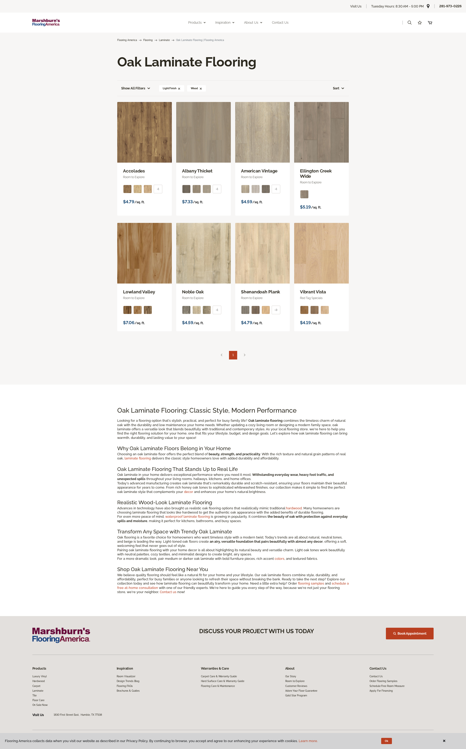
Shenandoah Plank (260, 291)
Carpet (36, 686)
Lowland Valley (139, 291)
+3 (276, 309)
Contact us (168, 592)
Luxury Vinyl (39, 676)
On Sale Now (40, 704)
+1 (158, 189)
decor (188, 492)
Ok (386, 741)
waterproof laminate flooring (187, 516)
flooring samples (311, 583)
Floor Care (38, 700)
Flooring (148, 40)
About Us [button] (251, 22)
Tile (34, 695)
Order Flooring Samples (383, 681)
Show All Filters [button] (133, 88)
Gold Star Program (296, 695)
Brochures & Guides (128, 690)
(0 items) (430, 22)
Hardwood (38, 681)
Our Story (290, 676)
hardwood (294, 508)
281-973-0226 (450, 6)
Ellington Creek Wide (315, 173)
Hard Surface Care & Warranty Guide (222, 681)
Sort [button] (336, 88)
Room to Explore (295, 681)
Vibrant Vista (313, 291)
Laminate (164, 40)
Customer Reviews (296, 686)
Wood (194, 88)
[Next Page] (244, 355)
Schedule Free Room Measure (387, 686)
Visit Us (356, 6)
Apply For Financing (381, 690)
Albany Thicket (197, 171)
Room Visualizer (126, 676)
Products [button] (195, 22)
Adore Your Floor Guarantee (301, 690)
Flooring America (127, 40)
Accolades (134, 171)
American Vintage (259, 171)
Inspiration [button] (222, 22)
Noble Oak (193, 291)
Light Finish (169, 88)
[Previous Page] (221, 355)
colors (279, 559)
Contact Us (280, 22)
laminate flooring (138, 458)
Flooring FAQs (125, 686)
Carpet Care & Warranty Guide (219, 676)
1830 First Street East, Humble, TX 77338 (78, 714)
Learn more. (308, 741)
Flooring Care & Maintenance (218, 686)
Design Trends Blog (128, 681)
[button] (409, 22)
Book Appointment (412, 633)
